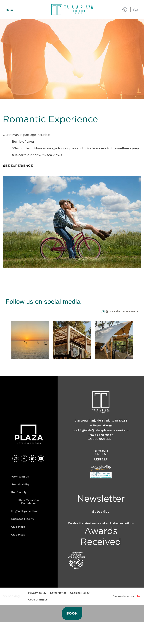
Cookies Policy (79, 593)
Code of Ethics (38, 600)
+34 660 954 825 (98, 439)
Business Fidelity (22, 519)
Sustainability (20, 484)
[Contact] (124, 9)
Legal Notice (58, 593)
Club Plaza (18, 527)
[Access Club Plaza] (135, 10)
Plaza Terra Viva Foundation (28, 502)
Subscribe (101, 511)
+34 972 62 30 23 (100, 435)
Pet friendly (18, 492)
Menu (9, 10)
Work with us (20, 477)
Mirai (138, 596)
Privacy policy (37, 593)
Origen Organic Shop (24, 511)
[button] (7, 341)
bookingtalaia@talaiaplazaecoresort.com (101, 430)
